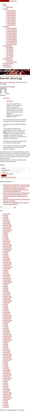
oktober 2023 (6, 265)
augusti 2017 (6, 380)
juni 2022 (5, 286)
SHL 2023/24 (9, 50)
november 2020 (7, 317)
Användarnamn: (5, 170)
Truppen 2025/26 (11, 12)
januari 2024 (6, 260)
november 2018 (7, 355)
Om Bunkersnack (7, 67)
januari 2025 (6, 243)
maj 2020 (5, 326)
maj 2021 (5, 307)
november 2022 (7, 278)
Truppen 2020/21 (11, 20)
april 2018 (6, 367)
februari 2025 (6, 241)
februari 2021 (6, 312)
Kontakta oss (7, 65)
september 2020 (7, 320)
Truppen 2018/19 (11, 23)
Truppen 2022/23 (11, 17)
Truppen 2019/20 (11, 21)
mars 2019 (6, 349)
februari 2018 (6, 370)
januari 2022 (6, 294)
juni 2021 (5, 305)
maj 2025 (5, 236)
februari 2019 (6, 351)
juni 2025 (5, 235)
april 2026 (6, 219)
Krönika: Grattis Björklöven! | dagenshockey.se (15, 189)
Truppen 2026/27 (11, 10)
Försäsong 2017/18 (11, 42)
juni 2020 (5, 325)
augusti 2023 (6, 268)
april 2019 (6, 347)
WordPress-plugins (11, 62)
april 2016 (6, 405)
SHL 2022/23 (9, 52)
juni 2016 (5, 402)
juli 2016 (5, 400)
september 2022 (7, 281)
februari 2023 (6, 275)
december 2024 (7, 244)
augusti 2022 (6, 283)
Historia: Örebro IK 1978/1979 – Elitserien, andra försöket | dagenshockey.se (16, 185)
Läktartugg (9, 7)
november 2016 (7, 394)
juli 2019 (5, 342)
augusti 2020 (6, 322)
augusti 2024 (6, 251)
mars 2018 (6, 368)
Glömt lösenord (11, 177)
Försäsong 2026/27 (11, 28)
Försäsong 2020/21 (11, 38)
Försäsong (6, 26)
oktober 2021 (6, 299)
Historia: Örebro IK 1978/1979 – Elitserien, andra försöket (16, 187)
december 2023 (7, 262)
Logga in (4, 175)
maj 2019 (5, 346)
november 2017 (7, 375)
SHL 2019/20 (9, 57)
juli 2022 (5, 285)
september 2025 (7, 230)
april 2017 (6, 386)
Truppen (5, 9)
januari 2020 (6, 333)
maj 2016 (5, 404)
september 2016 (7, 397)
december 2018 (7, 354)
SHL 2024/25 (9, 49)
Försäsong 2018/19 (11, 41)
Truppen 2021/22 (11, 18)
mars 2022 (6, 291)
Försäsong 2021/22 (11, 36)
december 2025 (7, 225)
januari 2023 (6, 276)
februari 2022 (6, 293)
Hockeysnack (11, 82)
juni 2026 (5, 215)
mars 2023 (6, 273)
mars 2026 (6, 220)
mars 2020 (6, 330)
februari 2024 (6, 259)
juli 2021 (5, 304)
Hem (4, 4)
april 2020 (6, 328)
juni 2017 (5, 383)
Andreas (5, 199)
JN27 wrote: (9, 101)
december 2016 (7, 392)
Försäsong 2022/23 (11, 34)
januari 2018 (6, 371)
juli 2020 (5, 323)
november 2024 (7, 246)
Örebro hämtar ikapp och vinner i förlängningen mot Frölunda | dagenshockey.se (16, 193)
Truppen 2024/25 (11, 13)
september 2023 (7, 267)
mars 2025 (6, 239)
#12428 (13, 87)
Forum (5, 5)
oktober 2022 (6, 280)
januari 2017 (6, 391)
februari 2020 (6, 331)
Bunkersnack (12, 1)
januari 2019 (6, 352)
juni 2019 (5, 344)
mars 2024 (6, 257)
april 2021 (6, 309)
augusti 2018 (6, 360)
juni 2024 (5, 252)
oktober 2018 (6, 357)
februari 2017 (6, 389)
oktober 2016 (6, 396)
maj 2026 (5, 217)
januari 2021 (6, 314)
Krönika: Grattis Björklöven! (13, 191)
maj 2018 (5, 365)
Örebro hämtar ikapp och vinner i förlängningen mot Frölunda (15, 196)
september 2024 (7, 249)
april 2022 (6, 289)
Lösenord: (4, 172)
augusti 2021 (6, 302)
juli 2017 (5, 381)
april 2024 (6, 256)
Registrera (4, 177)
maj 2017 (5, 384)
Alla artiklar (9, 60)
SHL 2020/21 (9, 55)
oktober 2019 (6, 338)
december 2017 (7, 373)
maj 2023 (5, 270)
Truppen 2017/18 (11, 25)
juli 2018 (5, 362)
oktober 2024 (6, 248)
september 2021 (7, 301)
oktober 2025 (6, 228)
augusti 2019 (6, 341)
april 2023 (6, 272)
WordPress (13, 410)
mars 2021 (6, 310)
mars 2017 (6, 388)
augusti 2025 (6, 231)
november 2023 (7, 264)
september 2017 (7, 378)
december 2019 (7, 334)
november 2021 (7, 297)
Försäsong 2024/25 (11, 31)
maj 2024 (5, 254)
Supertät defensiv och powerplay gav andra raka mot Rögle (16, 203)
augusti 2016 (6, 399)
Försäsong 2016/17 (11, 44)
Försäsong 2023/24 (11, 33)
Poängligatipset (7, 46)
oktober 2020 (6, 318)
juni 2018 (5, 363)
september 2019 (7, 339)
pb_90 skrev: (6, 98)
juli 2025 (5, 233)
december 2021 (7, 296)
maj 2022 (5, 288)
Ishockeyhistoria (7, 58)
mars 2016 (6, 407)
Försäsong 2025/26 (11, 30)
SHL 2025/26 (9, 47)
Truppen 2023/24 (11, 15)
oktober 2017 (6, 376)
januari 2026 (6, 223)
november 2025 (7, 227)
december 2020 (7, 315)
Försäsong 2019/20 (11, 39)
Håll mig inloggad (8, 174)
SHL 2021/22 (9, 54)
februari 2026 (6, 222)
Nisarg (22, 410)
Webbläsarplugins (8, 63)
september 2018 (7, 359)
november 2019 (7, 336)
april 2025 (6, 238)
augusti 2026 (6, 214)
